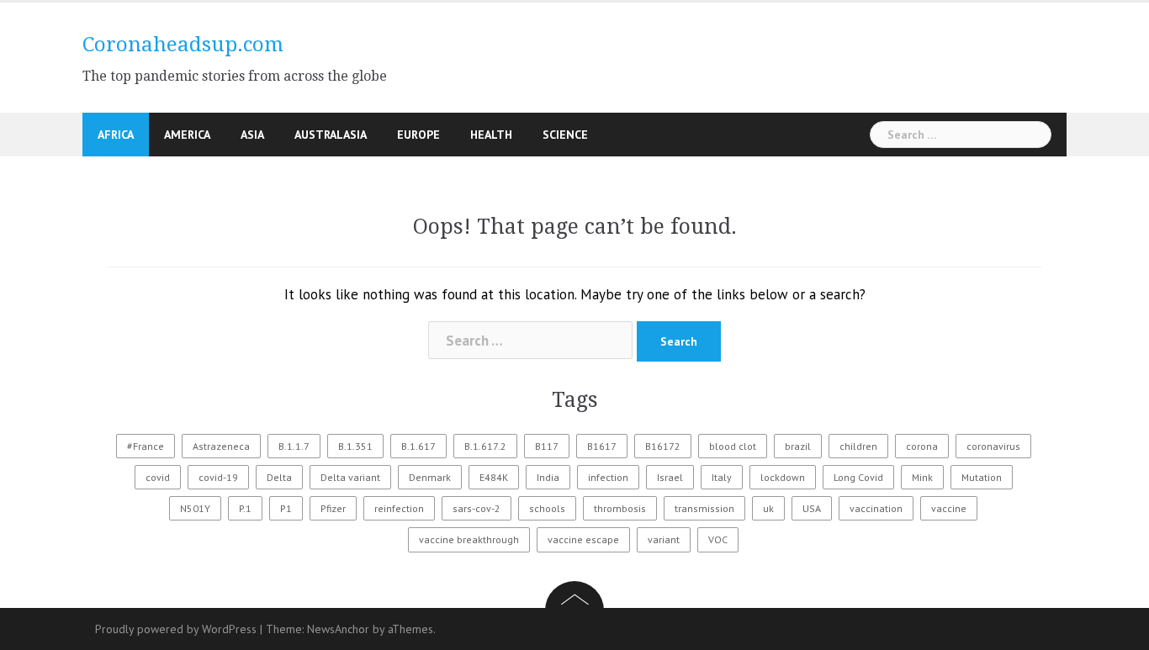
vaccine (948, 508)
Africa (116, 134)
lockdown (782, 477)
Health (491, 134)
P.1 (245, 508)
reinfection (399, 508)
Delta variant (350, 477)
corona (922, 446)
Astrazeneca (221, 446)
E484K (493, 477)
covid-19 (218, 477)
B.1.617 (418, 446)
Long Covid (858, 477)
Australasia (330, 134)
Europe (418, 134)
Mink (922, 477)
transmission (704, 508)
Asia (252, 134)
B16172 (662, 446)
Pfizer (333, 508)
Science (565, 134)
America (187, 134)
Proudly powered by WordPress (176, 629)
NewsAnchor (338, 629)
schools (547, 508)
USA (811, 508)
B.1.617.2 (485, 446)
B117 (547, 446)
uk (768, 508)
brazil (798, 446)
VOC (718, 539)
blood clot (732, 446)
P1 (286, 508)
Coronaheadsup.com (182, 44)
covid (158, 477)
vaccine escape (583, 539)
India (548, 477)
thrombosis (620, 508)
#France (145, 446)
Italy (722, 477)
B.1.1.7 (294, 446)
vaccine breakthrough (469, 539)
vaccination (876, 508)
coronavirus (993, 446)
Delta (279, 477)
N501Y (195, 508)
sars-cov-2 (476, 508)
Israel (670, 477)
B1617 (602, 446)
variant (664, 539)
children (858, 446)
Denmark (430, 477)
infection (608, 477)
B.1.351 (355, 446)
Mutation (981, 477)
